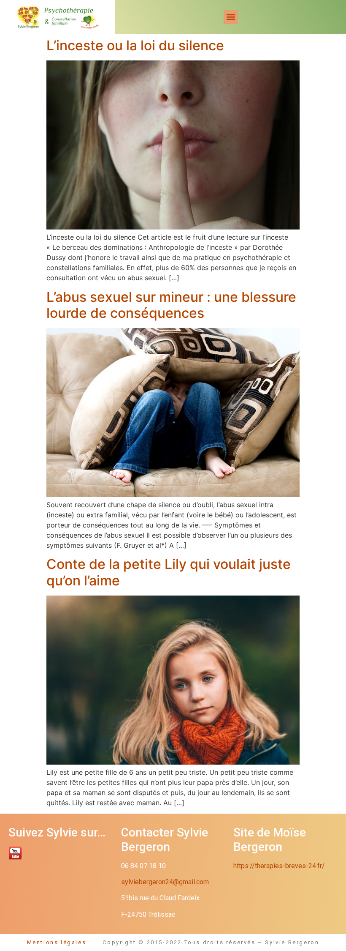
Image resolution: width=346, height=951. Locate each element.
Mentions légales (65, 942)
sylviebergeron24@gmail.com (165, 882)
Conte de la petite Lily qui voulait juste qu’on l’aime (168, 572)
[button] (231, 17)
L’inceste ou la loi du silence (135, 45)
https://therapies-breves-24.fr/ (279, 866)
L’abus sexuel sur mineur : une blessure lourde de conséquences (171, 305)
